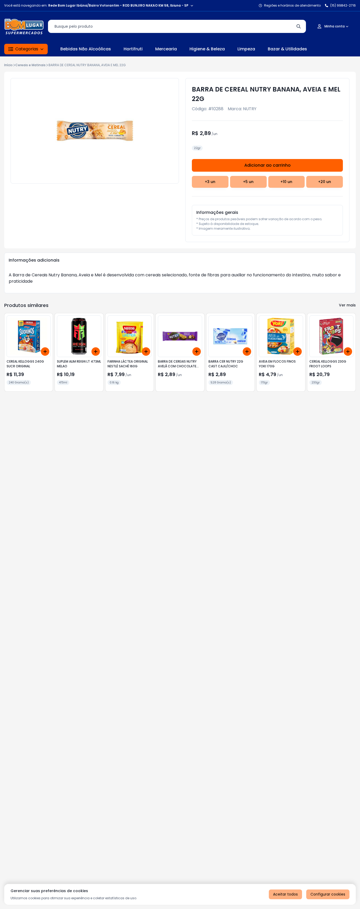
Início (8, 65)
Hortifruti (133, 49)
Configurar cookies (327, 894)
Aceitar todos (285, 894)
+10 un (286, 181)
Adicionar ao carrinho (267, 165)
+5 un (248, 181)
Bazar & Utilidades (287, 49)
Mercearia (166, 49)
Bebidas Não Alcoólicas (85, 49)
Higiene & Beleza (207, 49)
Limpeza (246, 49)
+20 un (324, 181)
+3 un (210, 181)
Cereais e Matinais (30, 65)
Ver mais (347, 305)
